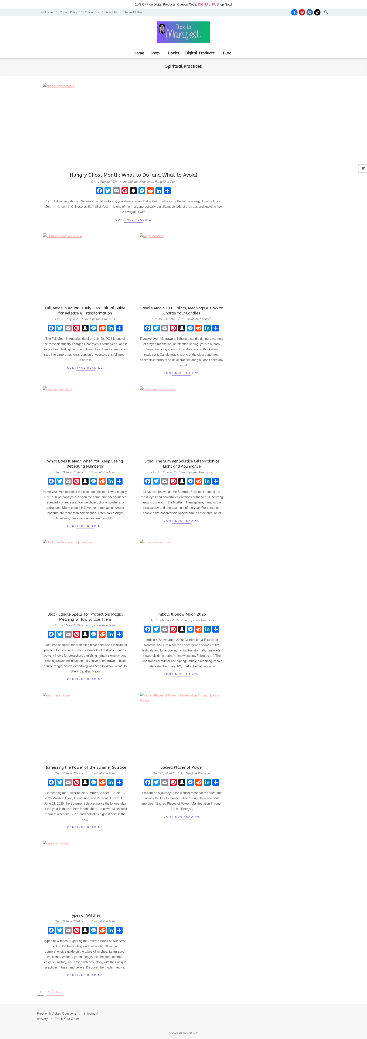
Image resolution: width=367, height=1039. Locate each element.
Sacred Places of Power (182, 767)
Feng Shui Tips (165, 181)
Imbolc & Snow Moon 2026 (182, 614)
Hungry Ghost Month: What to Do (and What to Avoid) (133, 175)
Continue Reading (133, 219)
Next (59, 992)
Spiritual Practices (140, 181)
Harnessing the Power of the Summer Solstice (85, 767)
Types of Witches (85, 915)
